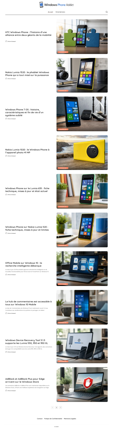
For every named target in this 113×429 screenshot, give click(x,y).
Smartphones (63, 52)
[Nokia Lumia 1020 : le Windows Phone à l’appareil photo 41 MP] (82, 152)
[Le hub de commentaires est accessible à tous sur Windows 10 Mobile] (82, 307)
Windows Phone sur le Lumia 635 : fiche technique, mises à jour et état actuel (27, 190)
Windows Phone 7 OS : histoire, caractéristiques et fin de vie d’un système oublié (24, 112)
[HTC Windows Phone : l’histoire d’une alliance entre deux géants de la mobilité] (82, 36)
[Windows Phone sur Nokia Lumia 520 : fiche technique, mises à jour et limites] (82, 230)
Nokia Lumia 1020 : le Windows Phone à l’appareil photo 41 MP (27, 151)
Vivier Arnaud (12, 41)
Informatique (62, 284)
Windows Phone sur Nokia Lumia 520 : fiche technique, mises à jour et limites (27, 228)
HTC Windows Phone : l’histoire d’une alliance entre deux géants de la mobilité (28, 34)
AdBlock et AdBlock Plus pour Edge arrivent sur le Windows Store (25, 380)
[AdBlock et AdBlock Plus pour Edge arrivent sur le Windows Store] (82, 384)
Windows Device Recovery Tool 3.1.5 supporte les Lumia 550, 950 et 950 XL (26, 342)
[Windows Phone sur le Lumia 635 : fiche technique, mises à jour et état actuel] (82, 191)
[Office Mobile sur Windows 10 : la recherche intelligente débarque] (82, 268)
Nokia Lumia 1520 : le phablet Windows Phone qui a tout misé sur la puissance (27, 74)
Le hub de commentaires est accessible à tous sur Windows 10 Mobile (28, 303)
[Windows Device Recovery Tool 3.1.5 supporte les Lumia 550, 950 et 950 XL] (82, 346)
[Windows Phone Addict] (56, 5)
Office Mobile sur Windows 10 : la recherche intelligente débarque (23, 264)
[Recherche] (107, 12)
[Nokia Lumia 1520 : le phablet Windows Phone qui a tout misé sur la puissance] (82, 75)
